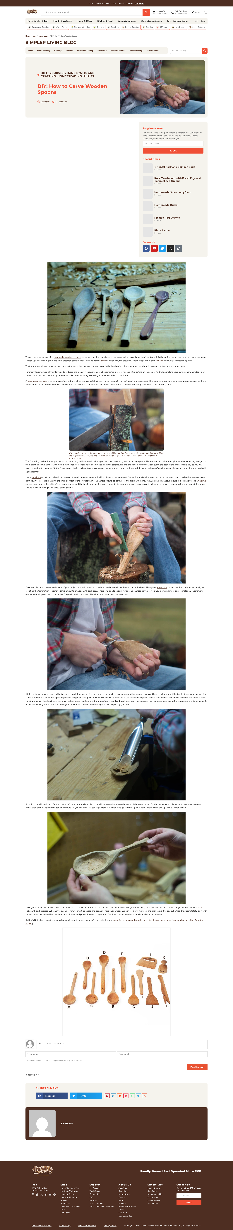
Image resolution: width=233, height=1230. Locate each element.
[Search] (146, 12)
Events (122, 1197)
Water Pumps (62, 27)
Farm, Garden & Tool (70, 1188)
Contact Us (95, 1194)
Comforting (153, 1197)
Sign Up (173, 151)
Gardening (102, 50)
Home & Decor (67, 1194)
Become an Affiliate (127, 1206)
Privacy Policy (110, 1225)
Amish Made (180, 27)
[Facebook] (146, 248)
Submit (189, 1202)
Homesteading (43, 36)
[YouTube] (154, 248)
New (63, 1209)
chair (103, 360)
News (34, 36)
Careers (122, 1209)
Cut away (202, 480)
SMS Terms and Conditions (102, 1206)
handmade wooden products (67, 357)
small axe (36, 477)
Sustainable (153, 1203)
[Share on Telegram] (138, 1095)
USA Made (164, 27)
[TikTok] (178, 248)
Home (27, 36)
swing (160, 360)
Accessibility (65, 1225)
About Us (123, 1188)
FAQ (92, 1197)
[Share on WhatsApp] (132, 1095)
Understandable (155, 1194)
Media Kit (123, 1213)
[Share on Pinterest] (107, 1095)
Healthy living (136, 50)
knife (200, 907)
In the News (124, 1194)
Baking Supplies (132, 27)
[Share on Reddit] (119, 1095)
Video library (152, 50)
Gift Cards (65, 1213)
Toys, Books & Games (70, 1206)
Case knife (162, 587)
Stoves (64, 1200)
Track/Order (95, 1191)
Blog (121, 1200)
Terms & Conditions (87, 1225)
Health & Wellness (69, 1191)
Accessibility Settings (41, 1225)
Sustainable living (85, 50)
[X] (162, 248)
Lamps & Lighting (69, 1197)
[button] (206, 12)
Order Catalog (198, 27)
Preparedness (154, 1200)
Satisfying (152, 1191)
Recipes (69, 50)
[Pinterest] (54, 1194)
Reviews (122, 1203)
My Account (95, 1188)
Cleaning (100, 27)
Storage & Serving (82, 27)
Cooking (57, 50)
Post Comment (197, 1067)
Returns (93, 1200)
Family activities (118, 50)
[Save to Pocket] (126, 1095)
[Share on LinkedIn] (113, 1095)
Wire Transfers (96, 1203)
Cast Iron (115, 27)
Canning (149, 27)
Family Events (154, 1188)
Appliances (66, 1203)
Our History (124, 1191)
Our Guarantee (125, 1216)
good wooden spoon (38, 381)
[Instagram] (170, 248)
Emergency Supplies (40, 27)
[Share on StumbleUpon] (144, 1095)
